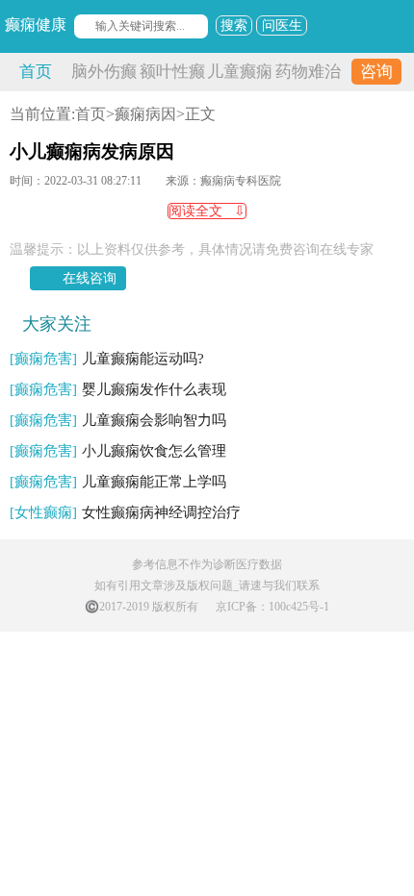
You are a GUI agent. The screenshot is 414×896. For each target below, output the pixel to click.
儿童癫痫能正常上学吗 (118, 481)
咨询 (376, 71)
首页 (35, 71)
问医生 (282, 25)
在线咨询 (89, 278)
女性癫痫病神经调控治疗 (125, 512)
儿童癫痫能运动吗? (107, 358)
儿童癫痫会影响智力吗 (118, 420)
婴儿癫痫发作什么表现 (118, 389)
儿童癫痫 (239, 71)
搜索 (233, 25)
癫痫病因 (145, 114)
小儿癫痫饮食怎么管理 (118, 451)
